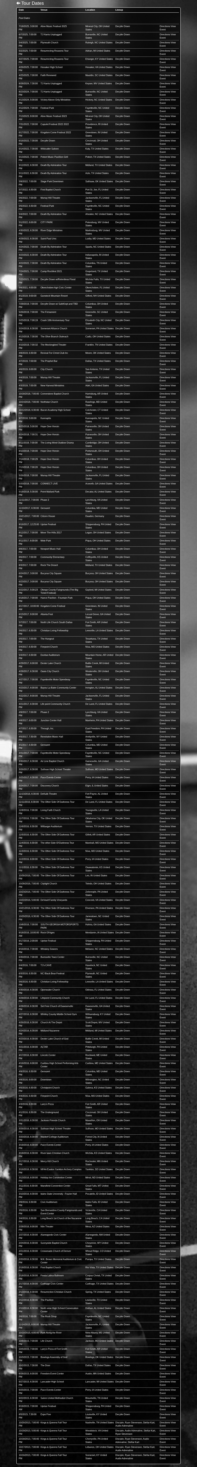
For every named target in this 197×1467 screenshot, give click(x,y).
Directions (165, 26)
